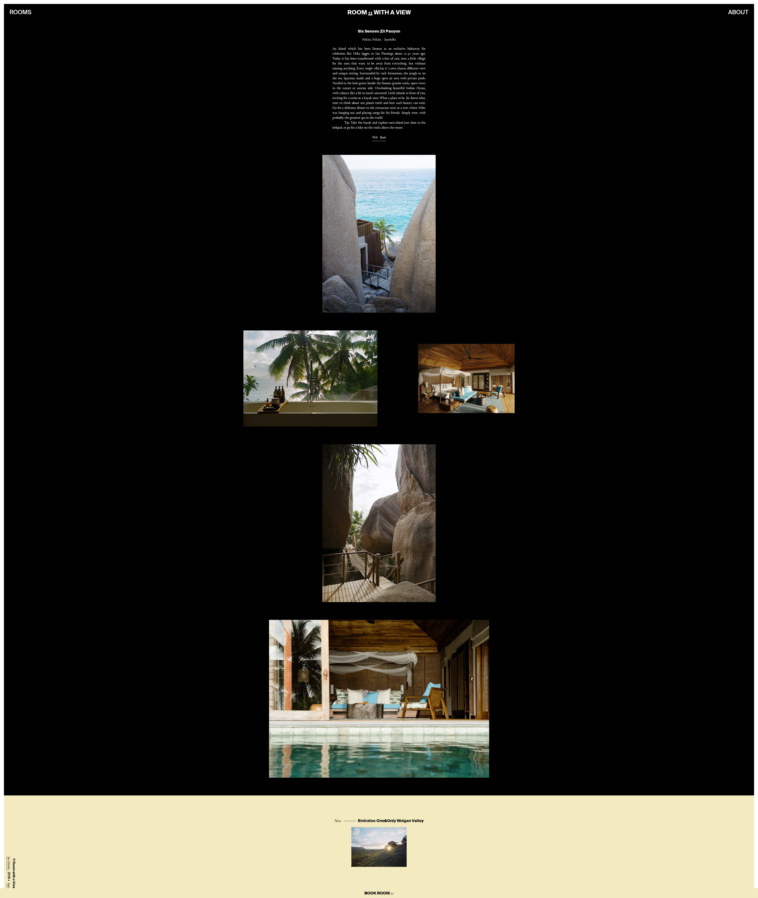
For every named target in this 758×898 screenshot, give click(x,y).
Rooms (20, 12)
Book (383, 137)
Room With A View (379, 12)
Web (374, 137)
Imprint (9, 887)
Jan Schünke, (9, 864)
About (738, 12)
